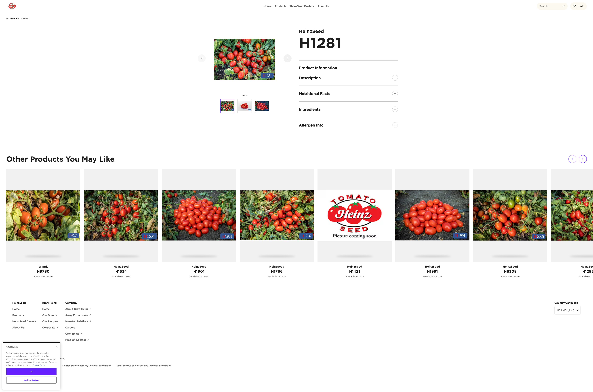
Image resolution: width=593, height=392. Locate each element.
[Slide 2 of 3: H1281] (245, 106)
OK (31, 371)
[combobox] (549, 6)
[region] (31, 366)
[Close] (56, 347)
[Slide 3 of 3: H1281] (262, 106)
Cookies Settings (31, 380)
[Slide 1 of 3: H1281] (227, 106)
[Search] (563, 6)
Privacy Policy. (39, 365)
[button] (578, 6)
